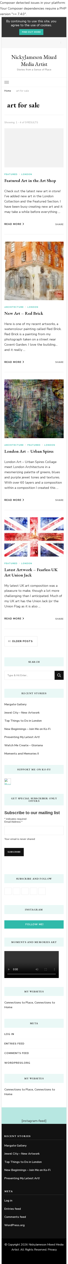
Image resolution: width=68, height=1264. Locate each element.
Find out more (31, 32)
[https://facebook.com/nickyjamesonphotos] (8, 891)
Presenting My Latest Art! (22, 737)
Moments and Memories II (21, 754)
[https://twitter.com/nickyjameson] (33, 891)
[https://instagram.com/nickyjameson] (16, 891)
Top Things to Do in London (23, 721)
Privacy (52, 1250)
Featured (10, 174)
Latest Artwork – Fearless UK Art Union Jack (31, 572)
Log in (9, 1034)
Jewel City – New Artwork (22, 713)
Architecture (14, 307)
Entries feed (14, 1043)
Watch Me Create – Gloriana (23, 745)
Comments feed (16, 1053)
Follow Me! (34, 924)
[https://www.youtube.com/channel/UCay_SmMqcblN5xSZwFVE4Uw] (25, 891)
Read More (12, 224)
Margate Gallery (15, 704)
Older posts (22, 641)
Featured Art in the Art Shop (30, 180)
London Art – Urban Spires (28, 451)
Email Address (13, 821)
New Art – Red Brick (23, 313)
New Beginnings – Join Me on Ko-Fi (27, 729)
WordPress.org (17, 1063)
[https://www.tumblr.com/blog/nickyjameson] (42, 891)
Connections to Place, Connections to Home (29, 1005)
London (26, 174)
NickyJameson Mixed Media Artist (34, 61)
